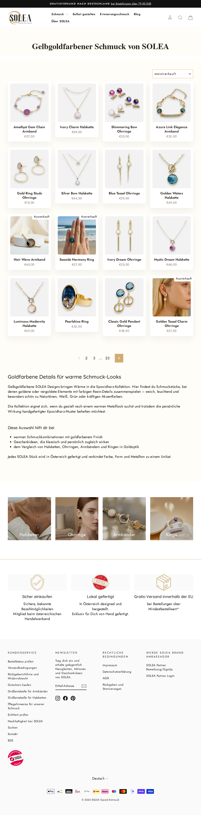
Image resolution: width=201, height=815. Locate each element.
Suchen (13, 727)
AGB (106, 678)
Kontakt (12, 734)
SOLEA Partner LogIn (160, 676)
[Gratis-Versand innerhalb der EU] (163, 582)
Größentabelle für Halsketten (27, 697)
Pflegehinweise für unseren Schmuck (26, 706)
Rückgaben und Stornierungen (113, 687)
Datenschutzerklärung (117, 672)
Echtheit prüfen (18, 715)
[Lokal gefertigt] (100, 582)
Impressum (110, 665)
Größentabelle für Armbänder (28, 691)
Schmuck (58, 14)
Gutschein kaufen (19, 685)
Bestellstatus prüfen (21, 661)
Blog (137, 14)
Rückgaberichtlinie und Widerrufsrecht (23, 676)
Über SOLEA (60, 21)
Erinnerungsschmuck (114, 14)
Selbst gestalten (84, 14)
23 (107, 358)
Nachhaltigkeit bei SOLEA (25, 721)
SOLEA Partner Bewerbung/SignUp (159, 667)
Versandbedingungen (22, 668)
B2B (10, 740)
